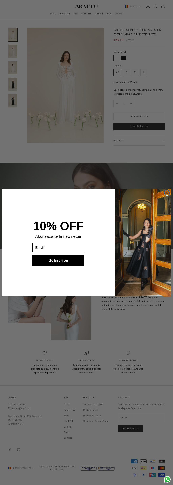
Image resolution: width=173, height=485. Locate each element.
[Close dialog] (167, 192)
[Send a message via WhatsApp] (167, 479)
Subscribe (58, 260)
